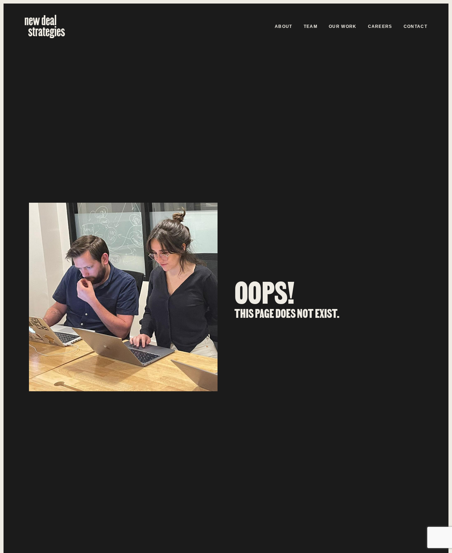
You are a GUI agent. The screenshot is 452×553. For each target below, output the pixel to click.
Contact (415, 26)
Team (310, 26)
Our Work (343, 26)
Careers (380, 26)
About (283, 26)
